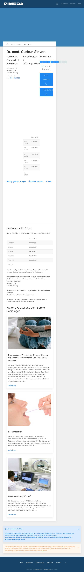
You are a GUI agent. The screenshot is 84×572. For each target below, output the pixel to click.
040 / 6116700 (15, 78)
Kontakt (72, 4)
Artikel (48, 181)
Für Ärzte (64, 4)
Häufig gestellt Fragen (16, 181)
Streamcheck (47, 569)
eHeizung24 (38, 569)
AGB (21, 562)
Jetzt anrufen (46, 77)
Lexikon (19, 44)
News (12, 44)
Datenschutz (40, 562)
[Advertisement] (42, 24)
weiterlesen (12, 386)
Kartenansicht (48, 90)
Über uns (50, 562)
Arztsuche (27, 44)
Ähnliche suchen (36, 181)
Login (79, 4)
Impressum (29, 562)
